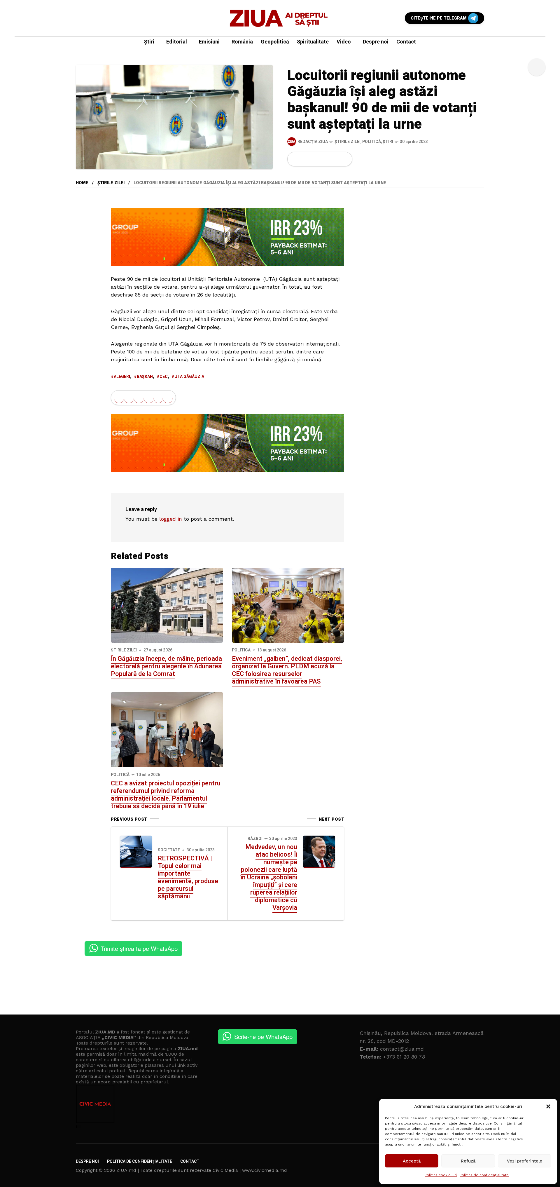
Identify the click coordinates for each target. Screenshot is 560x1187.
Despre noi (87, 1161)
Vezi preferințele (524, 1161)
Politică (371, 142)
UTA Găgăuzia (189, 377)
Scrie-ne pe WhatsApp (263, 1036)
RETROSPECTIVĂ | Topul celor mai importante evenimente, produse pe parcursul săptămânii (188, 877)
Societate (169, 850)
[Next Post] (319, 852)
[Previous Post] (136, 852)
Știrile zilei (347, 142)
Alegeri (122, 377)
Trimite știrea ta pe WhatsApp (139, 948)
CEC (164, 377)
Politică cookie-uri (441, 1175)
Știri (388, 142)
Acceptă (412, 1161)
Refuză (468, 1161)
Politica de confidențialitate (484, 1175)
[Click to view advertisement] (227, 236)
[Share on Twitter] (305, 159)
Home (82, 183)
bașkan (145, 377)
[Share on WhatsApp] (315, 159)
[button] (548, 1106)
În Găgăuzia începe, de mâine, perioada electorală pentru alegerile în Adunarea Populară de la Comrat (166, 666)
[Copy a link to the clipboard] (344, 159)
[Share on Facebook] (295, 159)
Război (255, 839)
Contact (190, 1161)
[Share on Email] (334, 159)
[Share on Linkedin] (325, 159)
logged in (170, 519)
